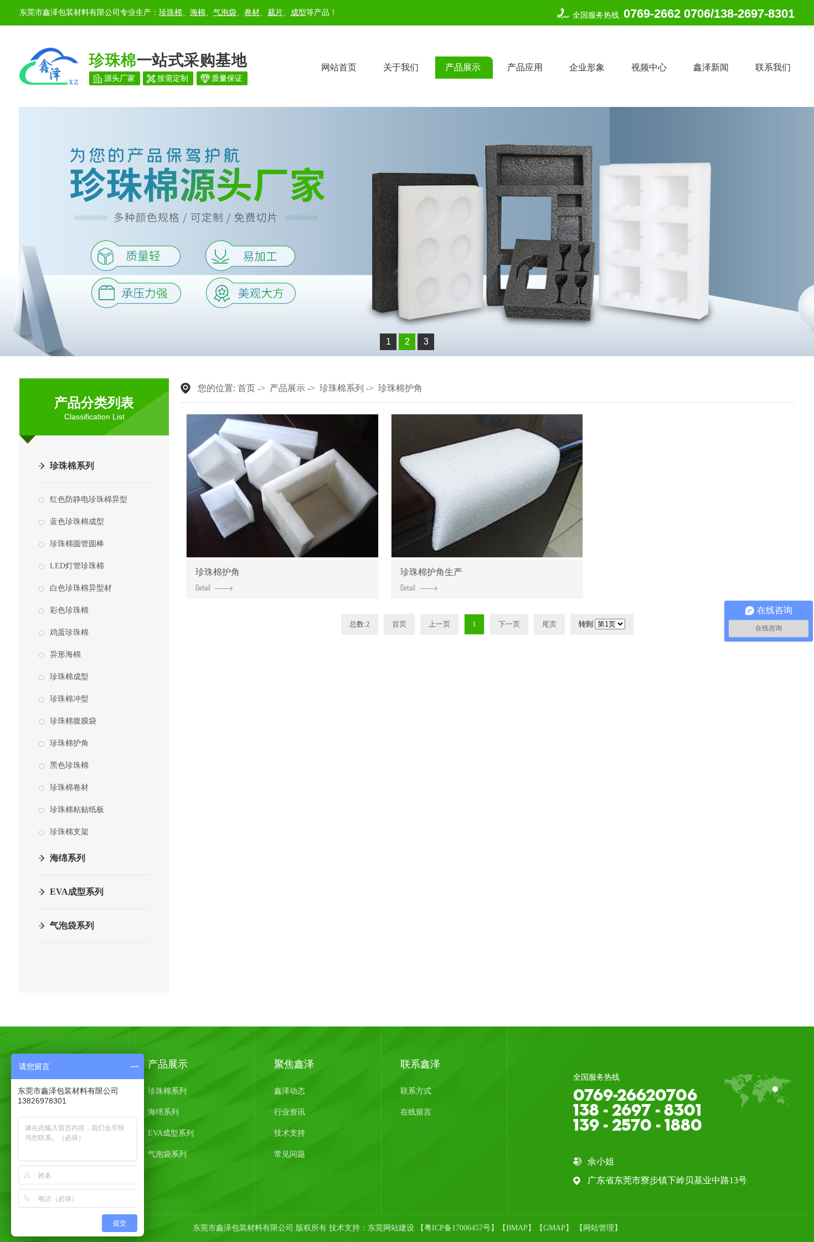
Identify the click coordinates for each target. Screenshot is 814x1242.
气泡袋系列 (72, 925)
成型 (298, 12)
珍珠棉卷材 (69, 787)
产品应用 (525, 67)
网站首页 (339, 67)
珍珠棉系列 (72, 465)
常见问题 (289, 1154)
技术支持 (289, 1133)
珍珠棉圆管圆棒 (77, 544)
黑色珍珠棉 (69, 765)
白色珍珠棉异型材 (81, 588)
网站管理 (598, 1228)
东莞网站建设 (391, 1228)
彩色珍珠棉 (69, 610)
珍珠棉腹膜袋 (73, 721)
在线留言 (415, 1112)
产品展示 (463, 67)
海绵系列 (67, 858)
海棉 (197, 12)
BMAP (517, 1228)
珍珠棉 (170, 12)
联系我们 (773, 67)
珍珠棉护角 (69, 743)
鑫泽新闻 (711, 67)
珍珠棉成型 (69, 677)
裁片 (275, 12)
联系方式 (415, 1091)
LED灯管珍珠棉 (77, 566)
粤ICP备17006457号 (457, 1228)
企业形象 (587, 67)
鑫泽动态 (289, 1091)
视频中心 (649, 67)
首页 (246, 388)
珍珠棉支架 (69, 832)
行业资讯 (289, 1112)
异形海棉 (65, 654)
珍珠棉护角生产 (431, 572)
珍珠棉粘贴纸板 (77, 809)
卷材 (252, 12)
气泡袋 (224, 12)
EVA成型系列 (77, 891)
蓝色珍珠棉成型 (77, 521)
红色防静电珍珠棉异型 (88, 499)
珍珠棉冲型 (69, 699)
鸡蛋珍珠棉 (69, 632)
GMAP (554, 1228)
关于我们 (401, 67)
